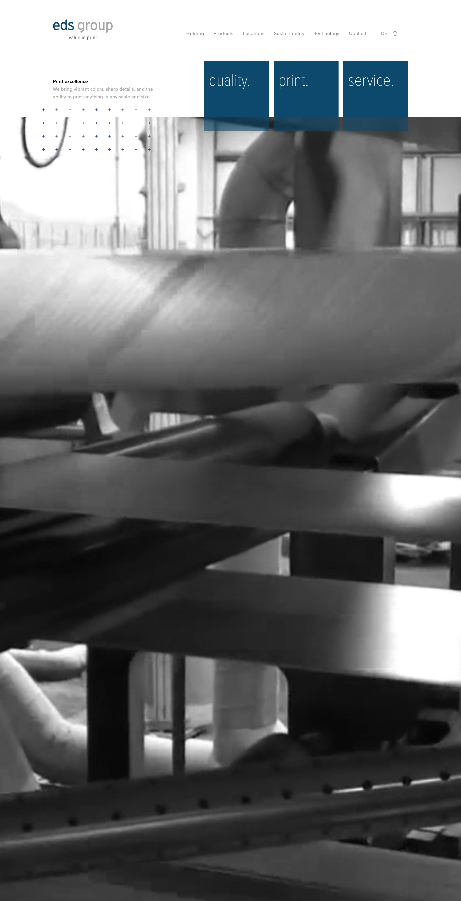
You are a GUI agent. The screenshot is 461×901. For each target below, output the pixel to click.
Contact (357, 33)
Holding (195, 33)
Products (223, 33)
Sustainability (289, 33)
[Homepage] (83, 35)
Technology (327, 33)
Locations (253, 33)
